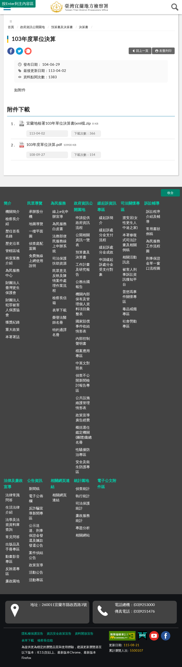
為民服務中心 (12, 273)
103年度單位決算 (34, 39)
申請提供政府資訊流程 (83, 223)
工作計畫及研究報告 (83, 269)
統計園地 (81, 481)
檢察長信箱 (59, 300)
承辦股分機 (36, 214)
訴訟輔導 (151, 203)
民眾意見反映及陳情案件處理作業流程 (59, 280)
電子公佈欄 (36, 498)
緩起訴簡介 (106, 220)
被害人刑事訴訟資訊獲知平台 (130, 277)
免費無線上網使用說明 (36, 261)
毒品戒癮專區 (130, 311)
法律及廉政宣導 (13, 484)
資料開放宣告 (84, 633)
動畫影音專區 (12, 559)
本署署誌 (12, 337)
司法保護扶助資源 (59, 261)
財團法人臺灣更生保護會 (12, 288)
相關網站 (83, 535)
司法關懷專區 (130, 206)
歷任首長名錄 (12, 234)
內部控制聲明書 (83, 341)
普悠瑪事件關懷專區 (130, 297)
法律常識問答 (12, 497)
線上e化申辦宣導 (60, 214)
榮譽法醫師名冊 (59, 320)
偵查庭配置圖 (36, 246)
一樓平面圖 (36, 234)
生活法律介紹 (12, 510)
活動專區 (36, 580)
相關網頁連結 (60, 484)
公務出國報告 (83, 284)
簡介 (7, 203)
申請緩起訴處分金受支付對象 (106, 267)
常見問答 (12, 537)
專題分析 (83, 528)
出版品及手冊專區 (12, 547)
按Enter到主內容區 (18, 4)
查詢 (175, 7)
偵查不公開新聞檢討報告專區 (83, 383)
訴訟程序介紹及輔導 (153, 216)
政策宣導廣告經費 (83, 418)
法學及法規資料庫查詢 (12, 525)
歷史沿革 (12, 243)
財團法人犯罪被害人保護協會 (12, 307)
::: (11, 21)
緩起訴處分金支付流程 (106, 235)
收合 (170, 193)
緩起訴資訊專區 (106, 206)
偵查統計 (83, 489)
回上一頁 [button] (142, 50)
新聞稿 (34, 489)
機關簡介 (12, 212)
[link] (10, 52)
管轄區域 (12, 251)
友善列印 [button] (165, 50)
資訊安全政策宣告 (59, 633)
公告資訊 (34, 481)
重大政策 (12, 329)
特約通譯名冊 (59, 332)
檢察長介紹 (12, 221)
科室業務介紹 (12, 261)
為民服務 (58, 203)
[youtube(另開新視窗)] (154, 636)
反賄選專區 (12, 571)
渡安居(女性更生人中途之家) (130, 223)
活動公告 (36, 572)
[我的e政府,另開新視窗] (142, 636)
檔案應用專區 (83, 353)
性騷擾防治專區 (83, 452)
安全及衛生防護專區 (83, 467)
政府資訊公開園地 (32, 27)
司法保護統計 (83, 506)
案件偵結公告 (36, 555)
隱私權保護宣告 (32, 633)
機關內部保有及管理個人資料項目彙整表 (83, 304)
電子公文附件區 (106, 484)
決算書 (83, 27)
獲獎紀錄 (12, 322)
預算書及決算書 (62, 27)
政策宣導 (36, 565)
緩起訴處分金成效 (106, 250)
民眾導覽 (34, 203)
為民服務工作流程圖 (153, 246)
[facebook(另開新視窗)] (165, 636)
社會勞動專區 (130, 324)
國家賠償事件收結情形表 (83, 326)
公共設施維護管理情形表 (83, 403)
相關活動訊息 (130, 260)
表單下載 (59, 310)
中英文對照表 (83, 366)
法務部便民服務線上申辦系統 (59, 244)
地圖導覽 (36, 224)
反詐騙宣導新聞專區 (36, 513)
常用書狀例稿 (153, 231)
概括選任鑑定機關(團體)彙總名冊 (84, 435)
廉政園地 (12, 581)
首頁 (11, 27)
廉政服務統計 (83, 518)
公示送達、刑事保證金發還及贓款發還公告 (36, 535)
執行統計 (83, 496)
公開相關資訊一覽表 (83, 240)
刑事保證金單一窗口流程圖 (153, 263)
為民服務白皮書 (59, 226)
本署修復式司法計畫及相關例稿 (130, 242)
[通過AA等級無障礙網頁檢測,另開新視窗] (122, 636)
